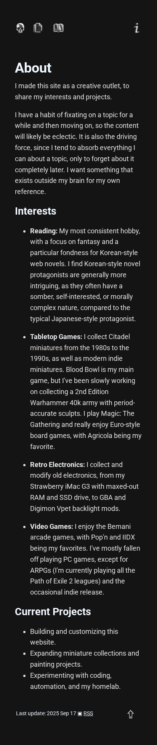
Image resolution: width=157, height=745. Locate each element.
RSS (88, 713)
